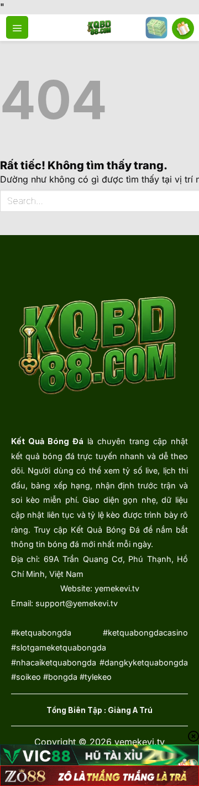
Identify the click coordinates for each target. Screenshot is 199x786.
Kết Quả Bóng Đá (47, 441)
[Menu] (17, 27)
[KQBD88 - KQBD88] (100, 27)
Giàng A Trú (130, 710)
